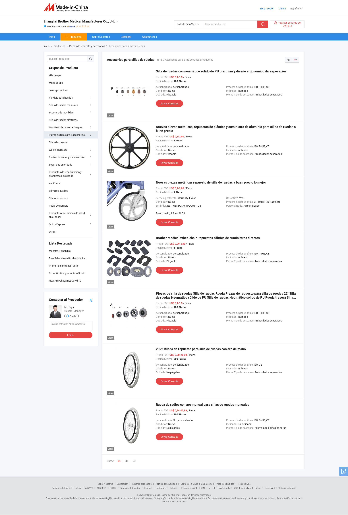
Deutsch (148, 487)
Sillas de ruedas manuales (63, 105)
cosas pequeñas (58, 90)
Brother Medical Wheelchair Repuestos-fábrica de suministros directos (208, 238)
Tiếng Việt (270, 487)
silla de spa (55, 75)
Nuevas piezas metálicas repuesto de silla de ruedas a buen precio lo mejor (211, 182)
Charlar (73, 316)
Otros (52, 231)
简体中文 (89, 487)
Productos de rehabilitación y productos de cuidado (65, 174)
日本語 (113, 487)
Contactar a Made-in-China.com (196, 483)
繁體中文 (101, 487)
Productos (75, 36)
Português (161, 487)
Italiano (173, 487)
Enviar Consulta (169, 103)
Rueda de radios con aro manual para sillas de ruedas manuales (202, 404)
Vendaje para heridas (61, 97)
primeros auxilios (58, 190)
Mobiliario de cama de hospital (66, 127)
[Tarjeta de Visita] (91, 299)
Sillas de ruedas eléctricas (63, 120)
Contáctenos (149, 36)
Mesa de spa (56, 82)
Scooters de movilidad (61, 112)
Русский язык (188, 487)
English (77, 487)
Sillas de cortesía (58, 142)
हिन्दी (236, 487)
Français (124, 487)
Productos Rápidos (225, 483)
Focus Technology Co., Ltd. (167, 494)
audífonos (54, 183)
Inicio (52, 36)
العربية (212, 487)
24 (119, 460)
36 (126, 461)
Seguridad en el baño (60, 164)
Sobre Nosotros (101, 36)
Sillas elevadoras (58, 198)
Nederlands (224, 487)
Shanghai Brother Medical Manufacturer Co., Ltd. (79, 21)
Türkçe (257, 487)
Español (136, 487)
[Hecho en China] (67, 7)
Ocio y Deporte (57, 224)
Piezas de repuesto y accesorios (67, 135)
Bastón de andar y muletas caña (67, 157)
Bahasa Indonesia (287, 487)
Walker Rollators (58, 149)
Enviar (70, 335)
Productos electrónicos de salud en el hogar (67, 215)
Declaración (122, 483)
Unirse (282, 8)
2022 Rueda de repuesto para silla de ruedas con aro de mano (201, 349)
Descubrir (126, 36)
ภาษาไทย (246, 487)
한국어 (201, 487)
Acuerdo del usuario (142, 483)
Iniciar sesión (267, 8)
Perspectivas (244, 483)
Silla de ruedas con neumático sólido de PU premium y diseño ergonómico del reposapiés (221, 71)
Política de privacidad (166, 483)
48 (134, 461)
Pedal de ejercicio (58, 205)
